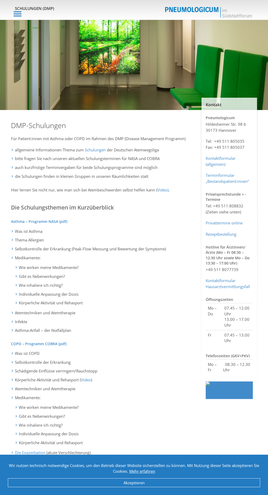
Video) (163, 189)
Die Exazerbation (30, 452)
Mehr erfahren (142, 471)
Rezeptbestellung (221, 234)
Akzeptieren (134, 482)
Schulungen (95, 149)
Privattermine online (224, 223)
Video (86, 379)
